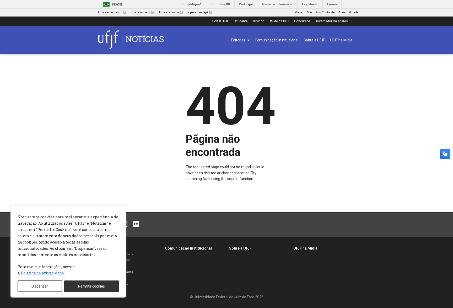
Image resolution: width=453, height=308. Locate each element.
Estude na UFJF (279, 21)
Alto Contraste (325, 12)
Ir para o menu (142, 12)
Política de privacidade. (43, 273)
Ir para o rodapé (199, 12)
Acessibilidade (348, 12)
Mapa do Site (303, 12)
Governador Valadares (331, 21)
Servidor (258, 21)
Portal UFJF (220, 21)
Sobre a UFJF (240, 248)
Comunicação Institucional (188, 248)
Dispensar (39, 286)
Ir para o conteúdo (111, 12)
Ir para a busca (170, 12)
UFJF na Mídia (305, 248)
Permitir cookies (91, 286)
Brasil (117, 4)
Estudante (240, 21)
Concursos (302, 21)
